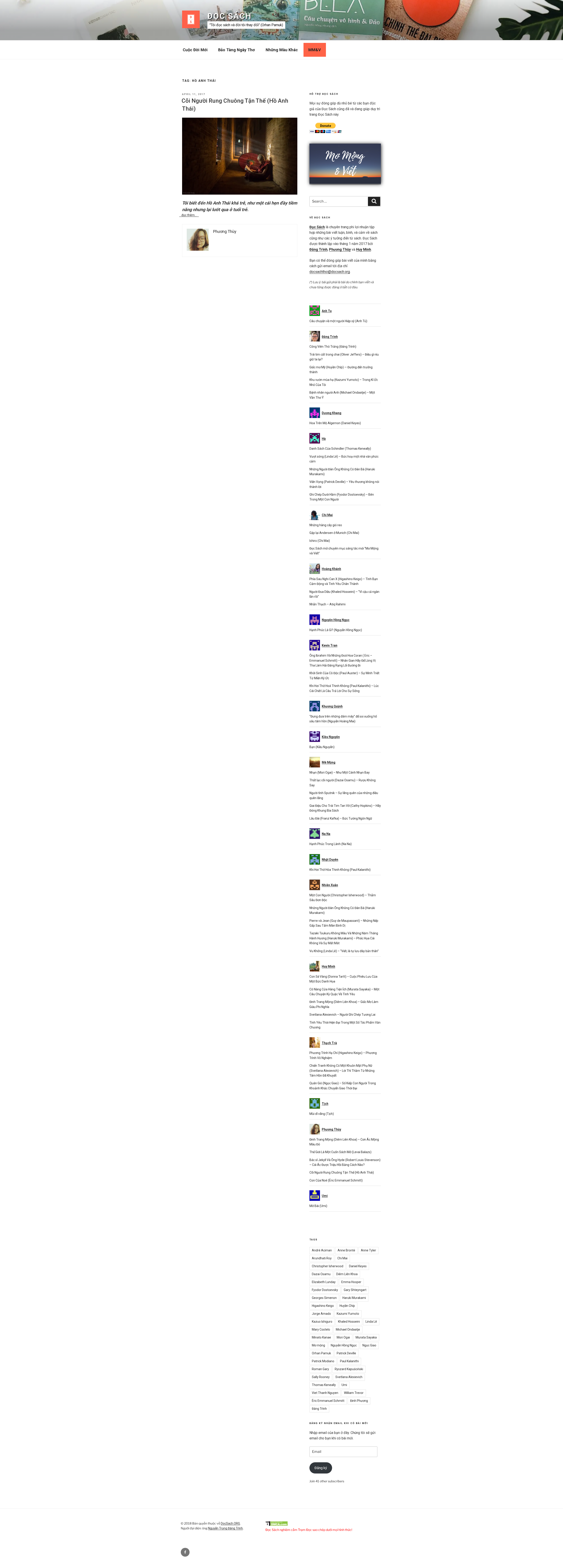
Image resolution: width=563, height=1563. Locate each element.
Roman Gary (320, 1369)
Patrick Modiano (323, 1361)
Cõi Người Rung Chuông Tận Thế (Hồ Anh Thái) (341, 1172)
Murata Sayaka (366, 1337)
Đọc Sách (229, 16)
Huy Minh (363, 249)
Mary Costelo (321, 1329)
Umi (344, 1385)
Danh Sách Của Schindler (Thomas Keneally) (340, 448)
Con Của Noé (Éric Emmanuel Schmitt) (336, 1180)
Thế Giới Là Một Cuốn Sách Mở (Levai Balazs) (340, 1152)
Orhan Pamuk (321, 1353)
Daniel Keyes (358, 1266)
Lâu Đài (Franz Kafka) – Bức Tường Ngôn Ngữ (340, 818)
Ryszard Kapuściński (349, 1369)
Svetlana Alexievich (348, 1377)
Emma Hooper (351, 1282)
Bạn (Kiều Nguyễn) (322, 747)
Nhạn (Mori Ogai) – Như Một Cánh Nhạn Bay (339, 772)
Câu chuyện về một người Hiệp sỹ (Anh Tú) (338, 321)
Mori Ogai (343, 1337)
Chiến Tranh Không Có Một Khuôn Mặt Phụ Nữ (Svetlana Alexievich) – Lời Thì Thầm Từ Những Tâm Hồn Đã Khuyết (342, 1070)
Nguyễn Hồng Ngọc (344, 1345)
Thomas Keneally (324, 1385)
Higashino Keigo (323, 1305)
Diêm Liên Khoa (347, 1274)
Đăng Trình (318, 249)
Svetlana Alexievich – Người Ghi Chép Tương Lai (342, 1014)
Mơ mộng (318, 1345)
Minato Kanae (321, 1337)
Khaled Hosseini (349, 1321)
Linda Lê (371, 1321)
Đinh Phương (359, 1400)
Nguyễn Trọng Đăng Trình (225, 1528)
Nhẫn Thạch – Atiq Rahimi (327, 604)
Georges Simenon (324, 1298)
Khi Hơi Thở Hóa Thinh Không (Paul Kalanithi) (340, 869)
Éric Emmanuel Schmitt (328, 1400)
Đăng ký (320, 1468)
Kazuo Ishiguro (322, 1321)
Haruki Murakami (354, 1298)
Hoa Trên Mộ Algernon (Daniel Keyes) (335, 423)
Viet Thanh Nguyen (325, 1393)
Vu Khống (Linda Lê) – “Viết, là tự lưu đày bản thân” (344, 951)
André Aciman (322, 1250)
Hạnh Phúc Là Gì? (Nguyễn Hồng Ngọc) (335, 630)
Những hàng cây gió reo (325, 525)
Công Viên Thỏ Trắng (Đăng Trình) (332, 346)
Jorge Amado (321, 1313)
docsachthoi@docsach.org (329, 272)
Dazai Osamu (321, 1274)
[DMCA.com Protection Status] (276, 1525)
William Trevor (354, 1393)
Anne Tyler (368, 1250)
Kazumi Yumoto (348, 1313)
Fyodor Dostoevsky (325, 1290)
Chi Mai (342, 1258)
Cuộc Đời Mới (195, 49)
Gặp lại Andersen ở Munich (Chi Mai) (334, 533)
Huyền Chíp (347, 1305)
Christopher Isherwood (327, 1266)
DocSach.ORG (230, 1523)
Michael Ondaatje (348, 1329)
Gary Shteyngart (355, 1290)
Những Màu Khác (282, 49)
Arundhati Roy (322, 1258)
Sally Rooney (321, 1377)
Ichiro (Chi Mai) (319, 540)
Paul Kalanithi (349, 1361)
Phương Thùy (340, 249)
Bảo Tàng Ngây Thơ (236, 49)
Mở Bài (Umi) (318, 1206)
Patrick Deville (346, 1353)
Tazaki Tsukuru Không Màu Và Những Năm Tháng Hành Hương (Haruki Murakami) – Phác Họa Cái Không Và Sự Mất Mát (343, 938)
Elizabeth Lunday (324, 1282)
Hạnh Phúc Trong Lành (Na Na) (330, 844)
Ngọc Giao (369, 1345)
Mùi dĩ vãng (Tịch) (321, 1114)
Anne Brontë (346, 1250)
